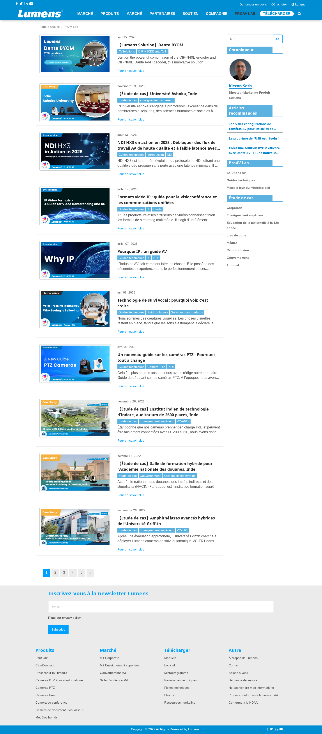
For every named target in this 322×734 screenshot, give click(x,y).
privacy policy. (71, 617)
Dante (157, 209)
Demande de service (243, 680)
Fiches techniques (176, 687)
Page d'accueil (49, 26)
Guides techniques (131, 154)
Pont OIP (41, 658)
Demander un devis (253, 4)
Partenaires (162, 14)
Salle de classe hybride (180, 475)
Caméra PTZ (156, 367)
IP (148, 209)
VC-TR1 (182, 530)
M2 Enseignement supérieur (119, 665)
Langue (300, 4)
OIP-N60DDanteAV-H (152, 51)
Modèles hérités (46, 717)
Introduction (155, 154)
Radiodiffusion (238, 250)
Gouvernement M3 (113, 673)
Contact (234, 665)
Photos (169, 695)
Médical (232, 243)
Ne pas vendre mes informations (251, 687)
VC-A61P (183, 421)
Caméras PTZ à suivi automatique (59, 680)
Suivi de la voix (157, 312)
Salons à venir (238, 673)
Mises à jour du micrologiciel (248, 187)
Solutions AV (236, 173)
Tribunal (233, 265)
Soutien (190, 14)
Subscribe (58, 629)
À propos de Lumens (243, 658)
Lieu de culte (236, 235)
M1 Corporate (109, 658)
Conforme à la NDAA (243, 702)
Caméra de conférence (51, 702)
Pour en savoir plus (130, 70)
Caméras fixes (45, 695)
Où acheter (279, 4)
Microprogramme (176, 673)
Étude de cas (128, 100)
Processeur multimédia (51, 673)
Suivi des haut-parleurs (187, 312)
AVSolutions (127, 51)
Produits (110, 14)
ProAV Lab (245, 14)
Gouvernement (150, 475)
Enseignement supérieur (157, 421)
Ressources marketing (179, 702)
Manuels (170, 658)
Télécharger (276, 14)
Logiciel (169, 665)
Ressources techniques (180, 680)
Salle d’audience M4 (114, 680)
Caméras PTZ (45, 687)
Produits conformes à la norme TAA (253, 695)
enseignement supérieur (156, 100)
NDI (169, 154)
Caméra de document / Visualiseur (59, 710)
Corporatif (234, 208)
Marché (85, 14)
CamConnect (44, 665)
